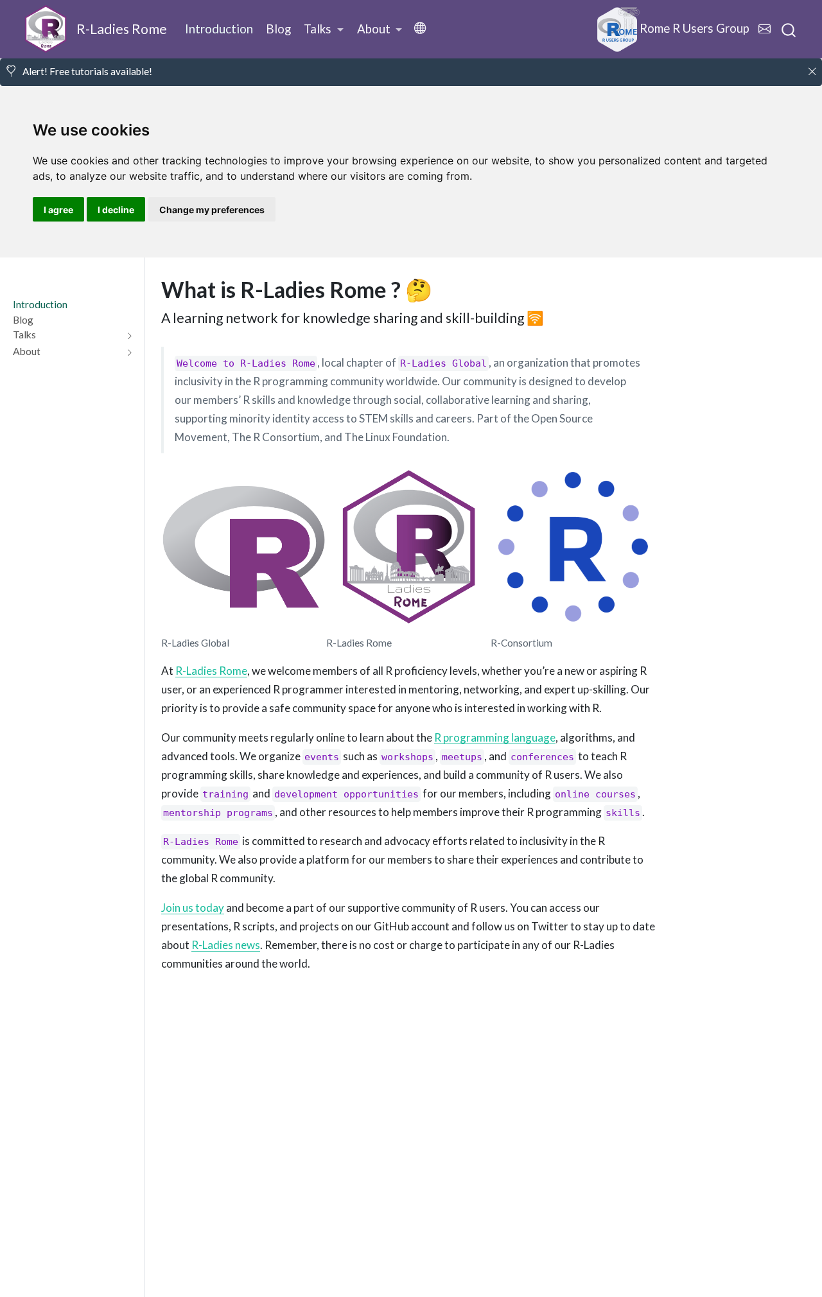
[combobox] (789, 29)
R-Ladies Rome (211, 670)
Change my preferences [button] (212, 209)
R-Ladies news (225, 945)
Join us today (192, 907)
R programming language (494, 737)
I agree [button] (58, 209)
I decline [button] (116, 209)
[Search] (788, 29)
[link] (323, 29)
